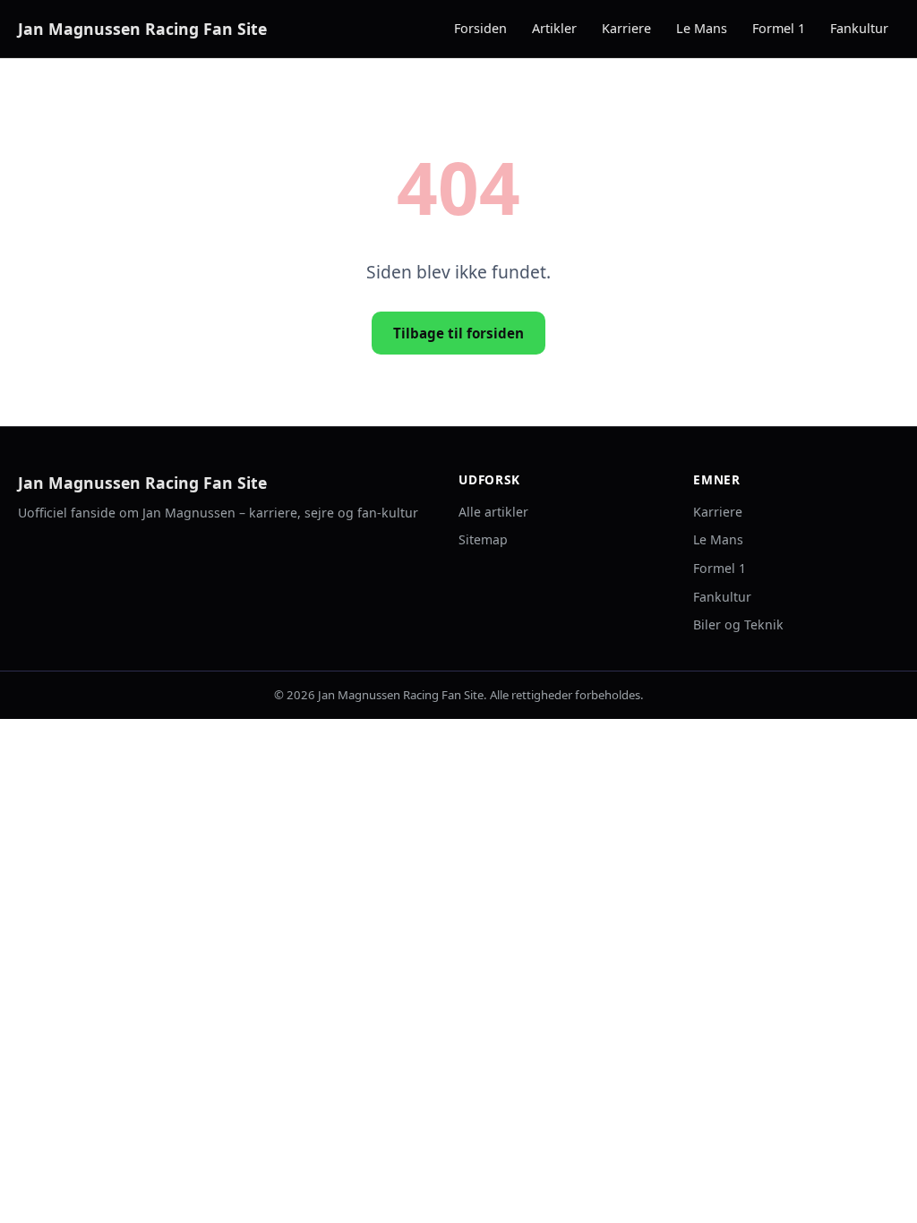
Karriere (626, 28)
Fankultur (859, 28)
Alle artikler (493, 511)
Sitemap (483, 539)
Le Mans (701, 28)
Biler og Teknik (738, 624)
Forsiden (480, 28)
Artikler (554, 28)
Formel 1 (778, 28)
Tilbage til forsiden (458, 333)
